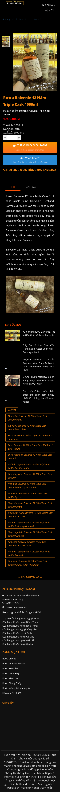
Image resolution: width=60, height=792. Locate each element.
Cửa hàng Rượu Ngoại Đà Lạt (17, 633)
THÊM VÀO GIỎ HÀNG (31, 147)
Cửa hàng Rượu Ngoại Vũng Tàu (19, 629)
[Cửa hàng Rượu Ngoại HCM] (15, 2)
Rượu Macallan (10, 668)
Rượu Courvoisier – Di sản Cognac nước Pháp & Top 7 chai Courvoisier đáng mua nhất (38, 365)
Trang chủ (9, 19)
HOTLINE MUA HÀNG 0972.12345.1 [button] (30, 170)
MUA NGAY (30, 160)
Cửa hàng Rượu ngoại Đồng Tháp (20, 622)
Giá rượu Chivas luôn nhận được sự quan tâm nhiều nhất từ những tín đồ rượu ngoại (38, 396)
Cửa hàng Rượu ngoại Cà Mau (18, 636)
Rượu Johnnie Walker (13, 663)
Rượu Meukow (10, 678)
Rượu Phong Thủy (11, 683)
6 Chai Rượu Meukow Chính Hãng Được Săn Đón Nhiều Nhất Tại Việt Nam (38, 380)
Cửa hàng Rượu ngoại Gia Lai (17, 643)
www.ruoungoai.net (17, 606)
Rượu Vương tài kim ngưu (16, 688)
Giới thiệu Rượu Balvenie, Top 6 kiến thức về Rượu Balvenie (39, 333)
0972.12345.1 (13, 603)
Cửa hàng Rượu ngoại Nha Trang (20, 625)
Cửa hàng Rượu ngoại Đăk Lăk (18, 640)
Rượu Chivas (9, 658)
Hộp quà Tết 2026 (11, 693)
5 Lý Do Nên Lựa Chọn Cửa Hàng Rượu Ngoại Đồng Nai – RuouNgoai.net (38, 349)
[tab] (13, 187)
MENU (51, 10)
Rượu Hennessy (10, 673)
